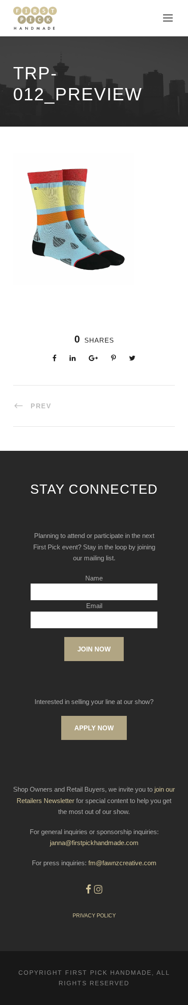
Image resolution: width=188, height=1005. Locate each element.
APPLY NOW (94, 728)
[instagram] (98, 889)
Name (94, 578)
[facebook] (88, 889)
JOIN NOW (94, 649)
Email (94, 605)
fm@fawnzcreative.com (122, 863)
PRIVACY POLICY (94, 916)
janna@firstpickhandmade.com (94, 842)
